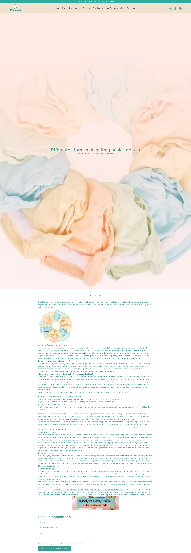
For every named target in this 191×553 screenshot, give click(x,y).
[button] (60, 8)
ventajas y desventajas (53, 348)
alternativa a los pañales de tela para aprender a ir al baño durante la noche (89, 489)
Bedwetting (60, 8)
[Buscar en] (170, 8)
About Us (131, 8)
